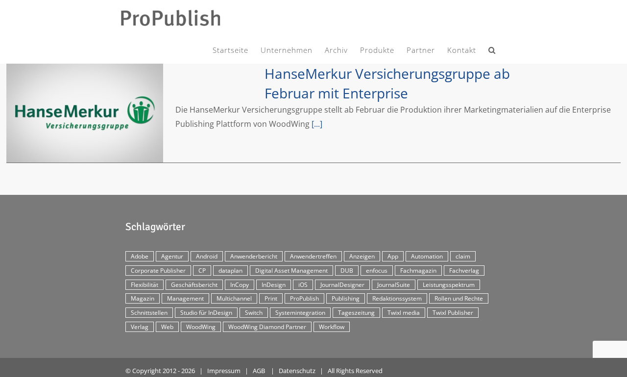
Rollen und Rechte (458, 298)
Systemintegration (300, 312)
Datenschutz (297, 370)
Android (206, 256)
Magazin (142, 298)
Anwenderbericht (253, 256)
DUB (346, 270)
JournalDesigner (342, 285)
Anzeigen (362, 256)
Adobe (139, 256)
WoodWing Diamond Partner (267, 327)
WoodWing (201, 327)
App (392, 256)
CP (202, 270)
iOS (303, 285)
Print (271, 298)
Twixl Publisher (453, 312)
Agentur (172, 256)
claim (463, 256)
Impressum (224, 370)
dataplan (230, 270)
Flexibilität (144, 285)
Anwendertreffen (313, 256)
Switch (254, 312)
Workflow (331, 327)
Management (185, 298)
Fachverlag (464, 270)
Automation (427, 256)
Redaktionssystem (397, 298)
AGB (259, 370)
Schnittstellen (149, 312)
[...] (317, 123)
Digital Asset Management (291, 270)
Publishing (346, 298)
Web (167, 327)
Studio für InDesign (206, 312)
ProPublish (304, 298)
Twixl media (403, 312)
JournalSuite (393, 285)
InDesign (274, 285)
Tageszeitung (356, 312)
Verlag (139, 327)
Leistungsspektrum (449, 285)
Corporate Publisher (158, 270)
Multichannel (234, 298)
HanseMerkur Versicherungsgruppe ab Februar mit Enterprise (84, 113)
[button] (492, 48)
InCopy (239, 285)
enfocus (376, 270)
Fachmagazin (418, 270)
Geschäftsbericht (194, 285)
